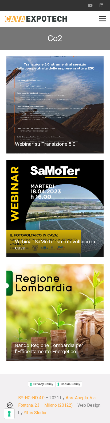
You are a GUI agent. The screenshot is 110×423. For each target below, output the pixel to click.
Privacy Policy (43, 384)
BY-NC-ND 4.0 (31, 397)
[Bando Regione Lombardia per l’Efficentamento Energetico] (55, 312)
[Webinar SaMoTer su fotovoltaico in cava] (55, 208)
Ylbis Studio (35, 412)
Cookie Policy (70, 384)
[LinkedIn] (101, 5)
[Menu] (102, 18)
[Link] (36, 18)
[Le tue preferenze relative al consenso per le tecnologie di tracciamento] (9, 414)
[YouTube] (90, 5)
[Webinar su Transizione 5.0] (55, 104)
